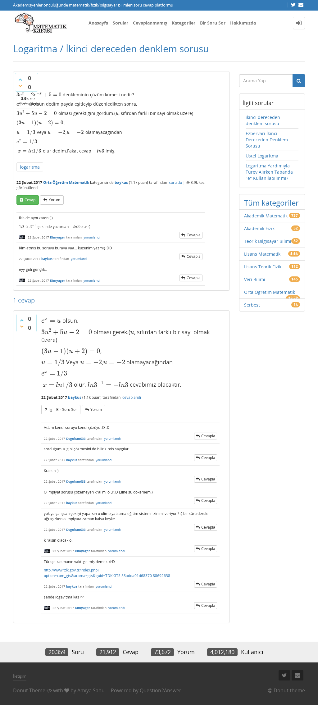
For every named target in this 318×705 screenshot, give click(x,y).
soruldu (175, 182)
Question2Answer (160, 690)
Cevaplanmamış (150, 23)
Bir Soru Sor (212, 23)
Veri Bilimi (254, 279)
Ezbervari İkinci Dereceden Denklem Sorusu (267, 139)
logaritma (30, 167)
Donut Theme (29, 690)
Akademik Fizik (259, 228)
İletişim (19, 676)
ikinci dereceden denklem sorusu (263, 120)
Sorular (120, 23)
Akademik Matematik (266, 216)
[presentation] (38, 95)
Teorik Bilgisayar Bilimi (267, 241)
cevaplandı (131, 397)
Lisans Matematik (262, 254)
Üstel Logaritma (262, 156)
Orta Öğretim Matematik (66, 182)
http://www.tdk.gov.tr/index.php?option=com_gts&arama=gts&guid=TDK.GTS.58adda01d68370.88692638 (107, 572)
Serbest (252, 305)
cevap (30, 199)
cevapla (194, 235)
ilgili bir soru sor (62, 409)
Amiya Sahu (91, 690)
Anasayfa (98, 23)
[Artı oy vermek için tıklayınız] (20, 79)
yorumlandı (92, 237)
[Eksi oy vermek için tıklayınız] (20, 85)
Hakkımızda (243, 23)
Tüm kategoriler (271, 203)
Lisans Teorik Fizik (262, 267)
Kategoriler (183, 23)
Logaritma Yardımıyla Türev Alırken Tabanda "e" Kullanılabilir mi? (269, 172)
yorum (54, 199)
